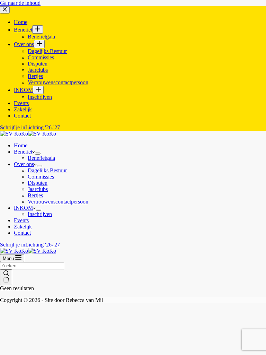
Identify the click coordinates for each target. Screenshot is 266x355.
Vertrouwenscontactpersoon (58, 202)
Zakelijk (23, 227)
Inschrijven (40, 214)
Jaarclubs (38, 189)
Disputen (37, 183)
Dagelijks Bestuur (47, 170)
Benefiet (23, 152)
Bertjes (35, 195)
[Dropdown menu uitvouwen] (38, 154)
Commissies (41, 177)
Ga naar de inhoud (20, 3)
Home (20, 145)
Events (21, 220)
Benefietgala (41, 158)
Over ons (24, 164)
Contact (22, 233)
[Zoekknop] (6, 277)
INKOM (23, 208)
